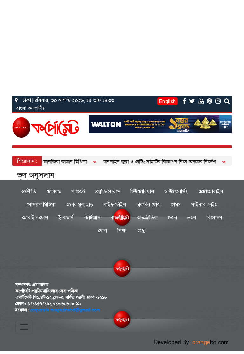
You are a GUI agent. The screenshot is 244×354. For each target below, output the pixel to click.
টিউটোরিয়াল (142, 191)
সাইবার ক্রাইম (204, 204)
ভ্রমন (191, 217)
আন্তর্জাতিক (147, 217)
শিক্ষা (122, 230)
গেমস (176, 204)
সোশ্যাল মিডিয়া (41, 204)
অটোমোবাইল (210, 191)
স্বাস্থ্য (141, 230)
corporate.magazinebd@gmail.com (65, 310)
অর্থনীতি (28, 191)
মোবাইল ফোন (35, 217)
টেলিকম (53, 191)
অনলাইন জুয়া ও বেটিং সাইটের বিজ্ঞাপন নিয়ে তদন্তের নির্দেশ (155, 161)
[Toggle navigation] (24, 327)
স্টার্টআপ (92, 217)
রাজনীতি (119, 217)
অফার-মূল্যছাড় (79, 204)
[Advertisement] (122, 47)
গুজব (172, 217)
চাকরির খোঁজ (148, 204)
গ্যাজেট (78, 191)
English (167, 101)
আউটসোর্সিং (175, 191)
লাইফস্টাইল (114, 204)
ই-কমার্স (66, 217)
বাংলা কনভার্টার (30, 108)
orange (210, 342)
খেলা (102, 230)
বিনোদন (214, 217)
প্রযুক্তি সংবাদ (107, 191)
